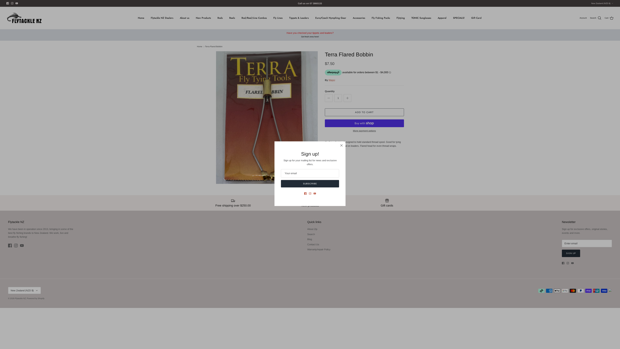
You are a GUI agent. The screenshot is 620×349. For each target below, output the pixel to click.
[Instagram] (310, 193)
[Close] (341, 145)
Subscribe (310, 183)
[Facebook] (305, 193)
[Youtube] (315, 193)
